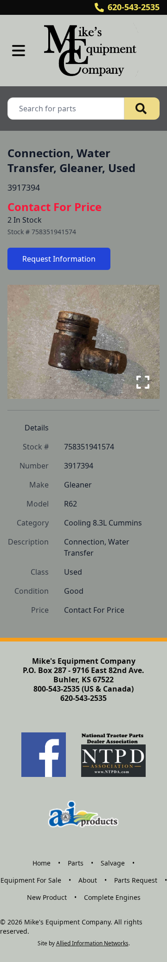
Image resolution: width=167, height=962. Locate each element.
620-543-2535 (134, 7)
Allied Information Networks (92, 943)
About (87, 880)
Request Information (59, 259)
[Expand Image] (143, 382)
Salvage (113, 863)
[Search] (142, 108)
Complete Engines (112, 897)
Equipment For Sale (30, 880)
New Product (47, 897)
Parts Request (135, 880)
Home (41, 863)
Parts (76, 863)
